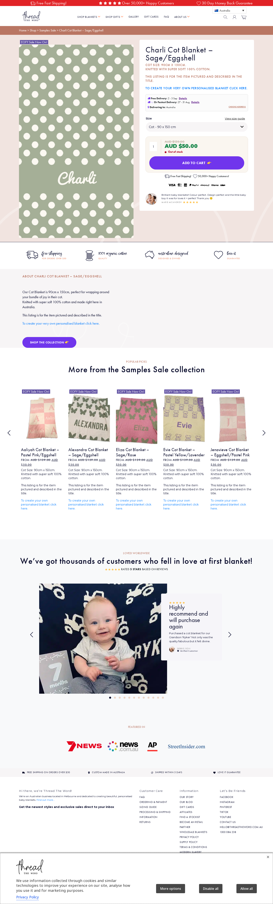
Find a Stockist (190, 817)
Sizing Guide (148, 807)
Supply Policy (188, 842)
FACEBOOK (226, 797)
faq (166, 16)
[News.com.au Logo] (123, 748)
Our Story (187, 797)
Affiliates (186, 812)
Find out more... (46, 799)
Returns (145, 822)
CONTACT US (228, 822)
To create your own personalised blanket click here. (38, 504)
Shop (33, 30)
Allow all (246, 888)
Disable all (210, 888)
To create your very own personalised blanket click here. (196, 88)
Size (149, 118)
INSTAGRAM (227, 802)
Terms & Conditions (193, 847)
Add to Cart (194, 163)
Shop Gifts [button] (113, 17)
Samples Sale (47, 30)
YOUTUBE (225, 817)
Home (23, 30)
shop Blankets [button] (87, 17)
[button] (110, 698)
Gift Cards (151, 16)
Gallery (134, 16)
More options (170, 888)
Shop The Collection (47, 342)
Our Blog (186, 802)
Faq (142, 797)
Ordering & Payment (153, 802)
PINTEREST (226, 807)
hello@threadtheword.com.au (241, 827)
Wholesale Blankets (193, 832)
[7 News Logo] (84, 748)
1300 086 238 (228, 832)
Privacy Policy (189, 837)
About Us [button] (180, 17)
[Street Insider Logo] (187, 748)
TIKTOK (224, 812)
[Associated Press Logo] (152, 748)
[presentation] (9, 433)
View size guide (235, 118)
